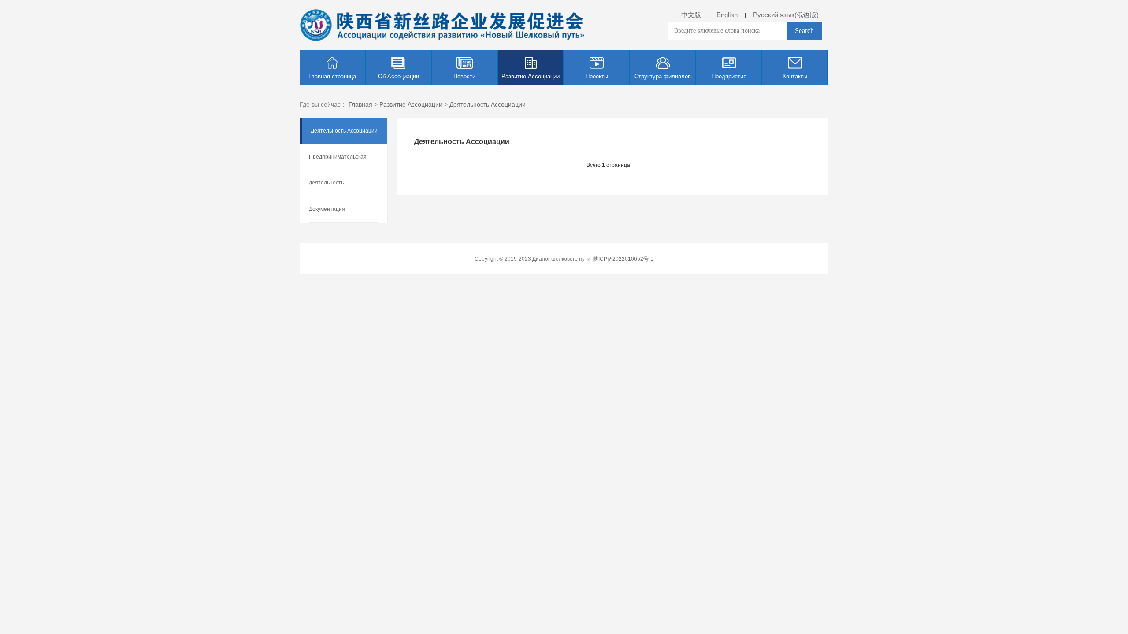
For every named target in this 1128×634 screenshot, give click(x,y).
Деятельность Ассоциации (487, 104)
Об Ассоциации (398, 76)
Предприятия (729, 76)
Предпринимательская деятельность (338, 170)
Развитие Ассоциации (530, 76)
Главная (360, 104)
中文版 (691, 14)
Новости (464, 76)
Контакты (795, 76)
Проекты (597, 76)
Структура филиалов (662, 76)
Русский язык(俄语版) (786, 14)
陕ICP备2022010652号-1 (623, 259)
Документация (327, 209)
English (727, 14)
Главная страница (332, 76)
